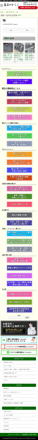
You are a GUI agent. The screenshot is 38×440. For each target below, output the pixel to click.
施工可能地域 (7, 396)
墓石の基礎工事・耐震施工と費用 (13, 403)
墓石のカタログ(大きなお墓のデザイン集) (19, 162)
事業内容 (6, 388)
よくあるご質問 (8, 415)
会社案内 (6, 426)
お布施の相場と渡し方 (19, 276)
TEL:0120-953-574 (30, 4)
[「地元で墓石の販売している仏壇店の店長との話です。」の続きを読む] (8, 48)
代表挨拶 (6, 429)
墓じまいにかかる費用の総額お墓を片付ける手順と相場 (19, 241)
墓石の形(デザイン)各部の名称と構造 (19, 170)
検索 (19, 315)
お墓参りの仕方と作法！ (19, 294)
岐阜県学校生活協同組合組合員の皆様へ (19, 310)
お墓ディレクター (9, 399)
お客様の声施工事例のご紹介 (19, 74)
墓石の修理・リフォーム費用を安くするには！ (19, 233)
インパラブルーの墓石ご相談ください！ (19, 82)
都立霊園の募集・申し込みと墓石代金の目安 (19, 117)
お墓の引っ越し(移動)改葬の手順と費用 (19, 249)
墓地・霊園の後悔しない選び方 (19, 196)
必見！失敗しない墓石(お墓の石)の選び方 (19, 223)
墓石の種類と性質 (19, 215)
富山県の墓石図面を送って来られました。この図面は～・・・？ (18, 57)
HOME (2, 12)
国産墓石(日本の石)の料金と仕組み (19, 109)
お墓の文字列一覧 (10, 12)
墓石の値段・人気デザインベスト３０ (19, 94)
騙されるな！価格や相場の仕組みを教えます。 (19, 128)
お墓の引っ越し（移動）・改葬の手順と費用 (16, 369)
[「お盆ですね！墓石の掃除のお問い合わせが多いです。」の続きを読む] (30, 48)
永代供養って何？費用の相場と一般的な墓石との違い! (19, 283)
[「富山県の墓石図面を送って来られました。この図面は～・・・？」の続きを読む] (19, 48)
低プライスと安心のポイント (12, 392)
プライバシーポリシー (14, 434)
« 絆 (10, 30)
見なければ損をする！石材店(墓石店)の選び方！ (19, 189)
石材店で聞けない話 (19, 204)
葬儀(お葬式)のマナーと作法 (19, 268)
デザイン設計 (7, 366)
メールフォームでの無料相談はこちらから (20, 347)
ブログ (5, 380)
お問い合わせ (7, 411)
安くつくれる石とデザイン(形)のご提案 (19, 101)
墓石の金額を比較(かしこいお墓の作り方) (19, 136)
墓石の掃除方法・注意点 (19, 302)
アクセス (6, 422)
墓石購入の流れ (8, 362)
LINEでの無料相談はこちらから (20, 352)
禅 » (27, 30)
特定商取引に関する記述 (29, 434)
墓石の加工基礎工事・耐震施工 (19, 144)
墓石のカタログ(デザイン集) (19, 154)
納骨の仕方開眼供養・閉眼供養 (19, 260)
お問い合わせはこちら (27, 7)
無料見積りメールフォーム (11, 418)
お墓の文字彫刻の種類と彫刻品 (19, 178)
